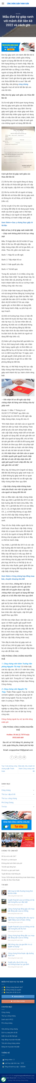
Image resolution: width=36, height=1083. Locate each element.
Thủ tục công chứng (9, 798)
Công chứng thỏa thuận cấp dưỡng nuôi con (21, 954)
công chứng (23, 84)
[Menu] (3, 3)
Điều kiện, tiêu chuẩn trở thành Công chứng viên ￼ (26, 768)
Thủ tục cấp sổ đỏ (8, 794)
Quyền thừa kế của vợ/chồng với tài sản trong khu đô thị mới (21, 928)
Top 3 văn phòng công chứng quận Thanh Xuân (9, 768)
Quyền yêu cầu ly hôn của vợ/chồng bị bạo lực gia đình (18, 963)
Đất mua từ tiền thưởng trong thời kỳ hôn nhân (20, 892)
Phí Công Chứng (7, 803)
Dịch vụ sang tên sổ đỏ (9, 1033)
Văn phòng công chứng (10, 1029)
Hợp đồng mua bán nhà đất (11, 1040)
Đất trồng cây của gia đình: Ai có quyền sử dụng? (20, 945)
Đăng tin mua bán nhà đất (10, 1047)
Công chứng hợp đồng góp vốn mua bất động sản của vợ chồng (21, 910)
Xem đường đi (19, 996)
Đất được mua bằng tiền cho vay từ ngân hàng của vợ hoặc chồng (21, 919)
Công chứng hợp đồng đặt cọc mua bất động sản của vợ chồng (21, 937)
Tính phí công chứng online (11, 1043)
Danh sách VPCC (7, 1019)
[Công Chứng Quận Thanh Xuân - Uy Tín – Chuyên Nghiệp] (18, 3)
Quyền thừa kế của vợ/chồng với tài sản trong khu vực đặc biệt (21, 901)
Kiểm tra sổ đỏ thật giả (9, 1036)
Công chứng (6, 790)
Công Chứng (21, 1078)
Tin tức (18, 13)
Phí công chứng (19, 1001)
